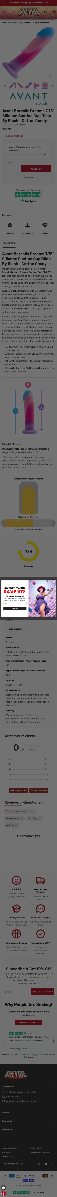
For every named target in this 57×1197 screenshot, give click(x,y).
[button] (3, 1187)
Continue (15, 608)
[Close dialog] (54, 582)
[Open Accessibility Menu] (3, 1193)
